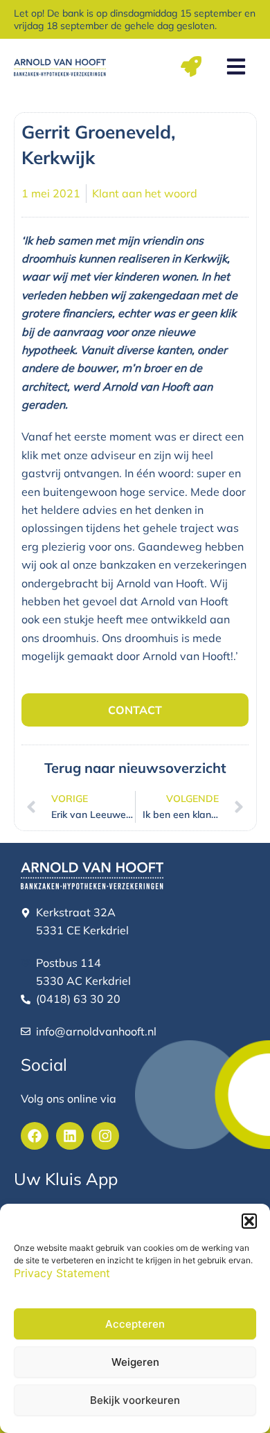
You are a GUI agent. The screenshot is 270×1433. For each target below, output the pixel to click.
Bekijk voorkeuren (135, 1400)
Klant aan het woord (144, 193)
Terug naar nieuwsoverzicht (135, 767)
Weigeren (135, 1362)
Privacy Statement (62, 1273)
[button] (249, 1221)
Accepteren (135, 1323)
